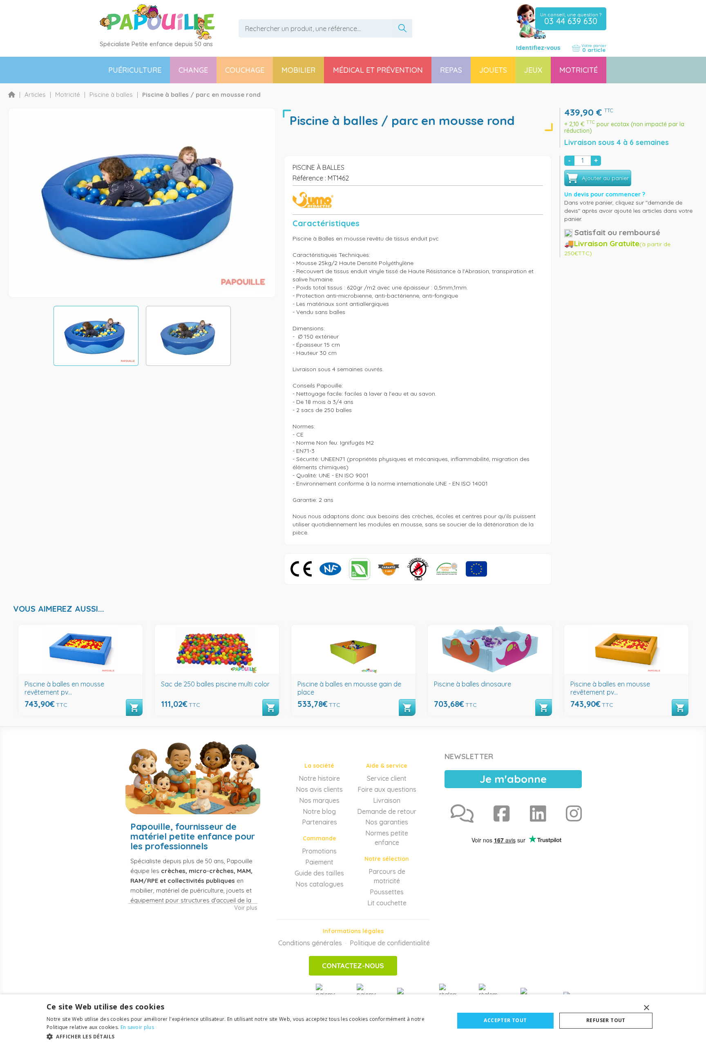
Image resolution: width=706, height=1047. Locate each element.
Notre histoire (319, 778)
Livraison (386, 800)
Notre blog (319, 811)
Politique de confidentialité (390, 943)
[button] (244, 1036)
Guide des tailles (319, 873)
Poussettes (387, 892)
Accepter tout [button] (505, 1020)
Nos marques (319, 800)
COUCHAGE (244, 70)
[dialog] (353, 1020)
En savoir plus (137, 1027)
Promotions (319, 851)
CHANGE (193, 70)
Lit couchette (387, 903)
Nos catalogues (319, 884)
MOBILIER (298, 70)
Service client (387, 778)
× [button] (646, 1008)
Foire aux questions (386, 789)
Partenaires (319, 822)
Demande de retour (386, 811)
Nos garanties (386, 822)
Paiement (319, 862)
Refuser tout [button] (606, 1020)
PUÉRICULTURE (134, 70)
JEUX (533, 70)
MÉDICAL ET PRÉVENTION (378, 70)
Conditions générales (310, 943)
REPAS (451, 70)
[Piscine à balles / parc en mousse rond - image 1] (96, 335)
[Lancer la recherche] (402, 28)
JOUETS (493, 70)
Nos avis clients (319, 789)
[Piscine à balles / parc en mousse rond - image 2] (188, 335)
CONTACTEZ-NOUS (353, 965)
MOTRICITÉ (578, 70)
